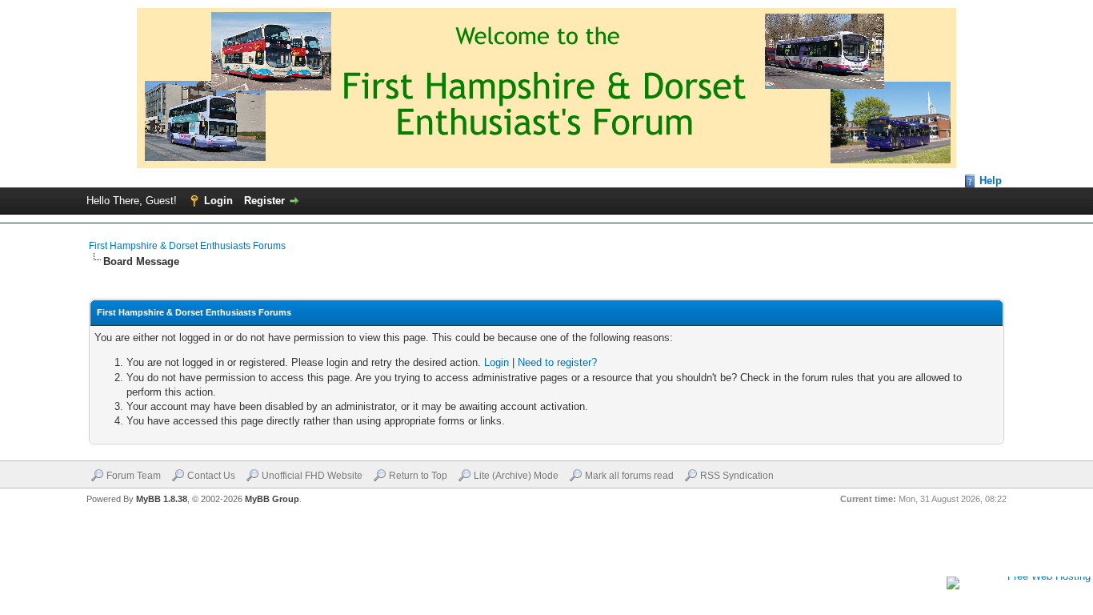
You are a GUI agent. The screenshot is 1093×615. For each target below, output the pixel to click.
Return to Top (418, 475)
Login (218, 201)
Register (264, 201)
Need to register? (557, 362)
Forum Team (133, 475)
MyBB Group (272, 499)
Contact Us (211, 475)
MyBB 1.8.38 (161, 499)
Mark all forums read (629, 475)
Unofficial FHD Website (312, 475)
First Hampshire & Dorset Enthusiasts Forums (187, 245)
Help (990, 181)
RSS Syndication (737, 475)
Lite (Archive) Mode (516, 475)
